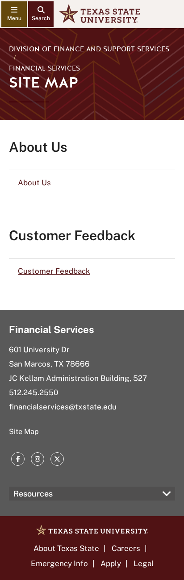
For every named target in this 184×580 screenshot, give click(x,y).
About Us (34, 182)
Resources (33, 493)
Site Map (24, 431)
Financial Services (44, 68)
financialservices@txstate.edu (63, 406)
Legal (144, 563)
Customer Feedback (54, 271)
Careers (126, 548)
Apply (110, 563)
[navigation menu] (14, 14)
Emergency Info (59, 563)
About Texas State (66, 548)
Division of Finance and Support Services (89, 49)
